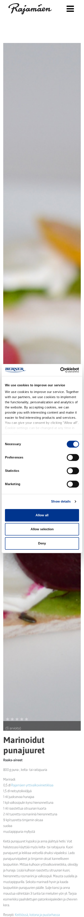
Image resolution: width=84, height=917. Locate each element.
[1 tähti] (7, 719)
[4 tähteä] (22, 719)
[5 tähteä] (26, 719)
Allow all (42, 515)
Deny (42, 543)
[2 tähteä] (12, 719)
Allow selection (42, 529)
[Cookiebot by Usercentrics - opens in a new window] (60, 370)
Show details (61, 501)
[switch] (73, 457)
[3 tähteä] (17, 719)
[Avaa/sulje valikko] (70, 8)
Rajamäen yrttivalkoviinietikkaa (32, 785)
